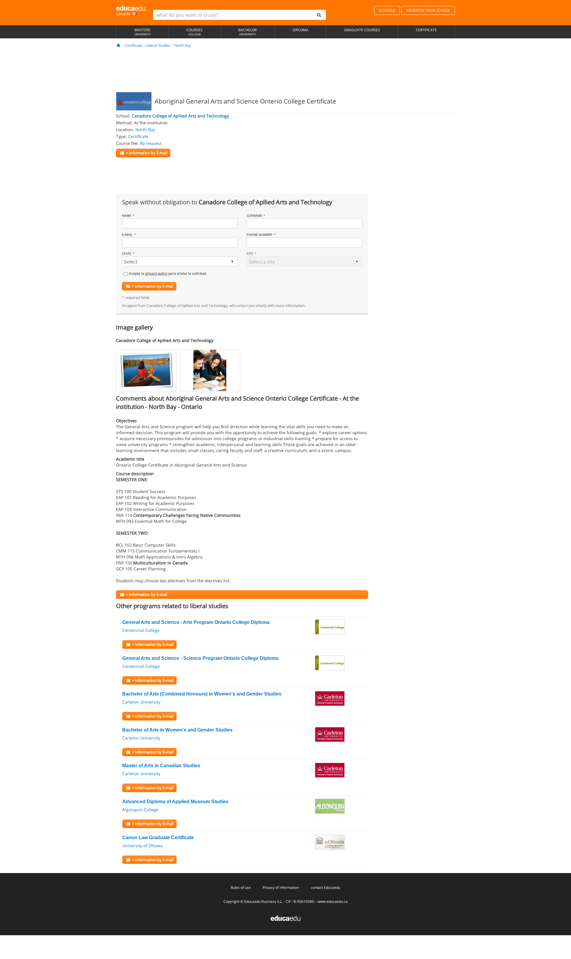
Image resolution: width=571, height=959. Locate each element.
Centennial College (141, 630)
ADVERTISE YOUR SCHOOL (428, 10)
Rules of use (241, 887)
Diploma (300, 29)
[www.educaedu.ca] (285, 917)
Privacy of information (281, 887)
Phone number (259, 234)
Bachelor (247, 31)
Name (126, 215)
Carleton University (141, 702)
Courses (194, 31)
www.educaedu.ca (333, 901)
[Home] (118, 45)
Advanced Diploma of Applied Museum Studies (175, 801)
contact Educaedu (325, 887)
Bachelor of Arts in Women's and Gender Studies (177, 729)
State (126, 253)
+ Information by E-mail (152, 286)
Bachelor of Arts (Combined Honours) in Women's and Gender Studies (201, 693)
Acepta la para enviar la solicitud (167, 273)
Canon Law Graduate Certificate (158, 837)
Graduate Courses (362, 29)
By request (150, 143)
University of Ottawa (142, 845)
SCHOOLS (387, 10)
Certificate (426, 29)
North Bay (182, 45)
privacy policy (156, 273)
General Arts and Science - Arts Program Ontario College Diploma (195, 622)
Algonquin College (140, 809)
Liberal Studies (158, 45)
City (250, 253)
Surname (254, 215)
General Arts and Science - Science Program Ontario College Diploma (200, 658)
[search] (319, 15)
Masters (142, 31)
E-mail (127, 234)
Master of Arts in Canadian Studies (161, 765)
